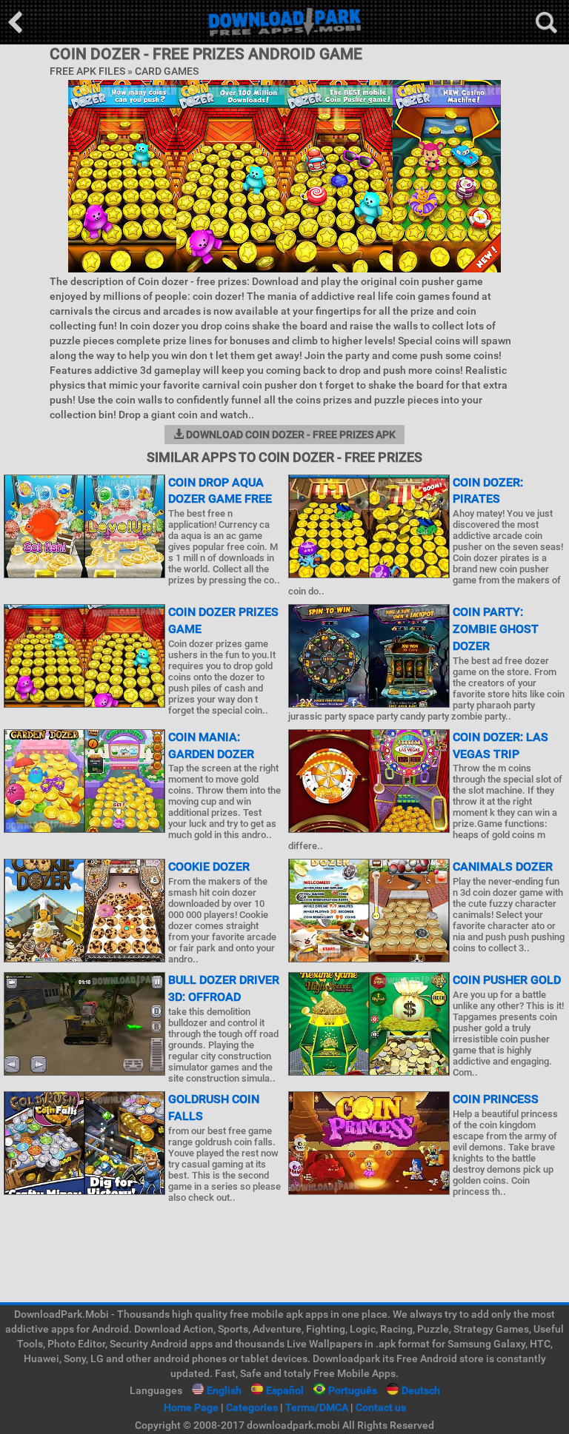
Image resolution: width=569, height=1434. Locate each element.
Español (285, 1390)
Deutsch (421, 1390)
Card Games (167, 71)
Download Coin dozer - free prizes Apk (290, 434)
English (224, 1390)
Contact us (381, 1407)
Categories (252, 1407)
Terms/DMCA (316, 1407)
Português (352, 1390)
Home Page (191, 1407)
